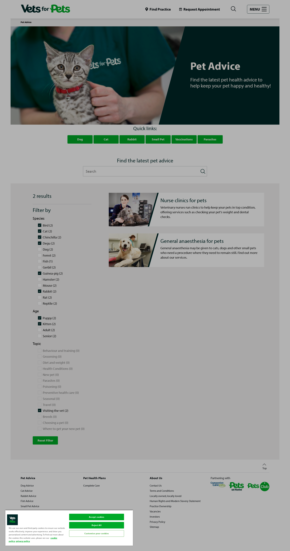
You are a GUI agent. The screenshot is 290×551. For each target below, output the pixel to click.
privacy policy (23, 541)
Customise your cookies (96, 533)
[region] (69, 528)
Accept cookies (96, 517)
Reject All (96, 525)
